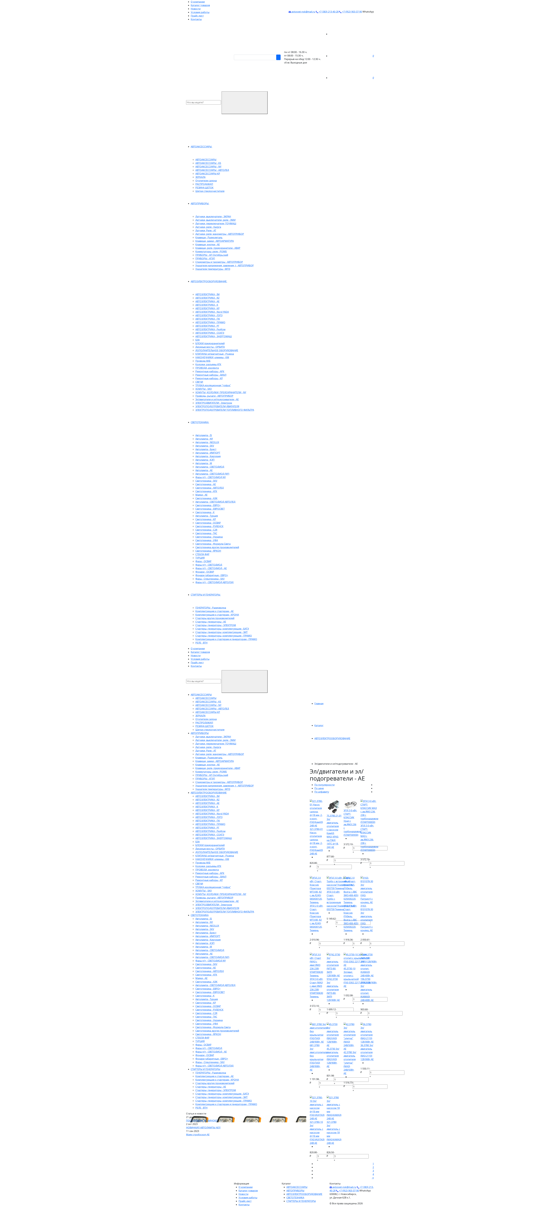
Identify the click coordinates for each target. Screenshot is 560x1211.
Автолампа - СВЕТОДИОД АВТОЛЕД (215, 501)
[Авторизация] (351, 34)
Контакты (196, 19)
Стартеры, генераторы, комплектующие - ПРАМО (223, 635)
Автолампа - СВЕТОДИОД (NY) (212, 473)
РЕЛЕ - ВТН (201, 642)
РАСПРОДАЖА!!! (204, 184)
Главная (318, 703)
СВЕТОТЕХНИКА (200, 422)
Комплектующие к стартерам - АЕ (214, 611)
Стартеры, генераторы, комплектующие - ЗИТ (221, 632)
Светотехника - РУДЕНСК (209, 526)
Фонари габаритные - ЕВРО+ (211, 575)
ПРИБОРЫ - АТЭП (205, 258)
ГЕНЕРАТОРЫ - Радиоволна (210, 607)
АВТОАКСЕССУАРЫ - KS (208, 163)
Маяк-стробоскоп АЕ (198, 1134)
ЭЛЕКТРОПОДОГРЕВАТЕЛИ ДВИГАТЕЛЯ (217, 406)
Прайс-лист (197, 15)
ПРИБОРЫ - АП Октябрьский (211, 255)
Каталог (318, 725)
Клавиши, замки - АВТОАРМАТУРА (214, 241)
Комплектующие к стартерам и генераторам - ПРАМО (226, 639)
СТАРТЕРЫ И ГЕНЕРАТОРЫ (206, 594)
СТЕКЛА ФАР (202, 554)
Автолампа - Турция (206, 515)
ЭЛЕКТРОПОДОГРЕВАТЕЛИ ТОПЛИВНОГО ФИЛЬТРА (224, 409)
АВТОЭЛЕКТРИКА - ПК (207, 318)
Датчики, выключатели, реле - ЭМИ (215, 220)
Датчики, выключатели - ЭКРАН (213, 216)
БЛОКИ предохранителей (210, 343)
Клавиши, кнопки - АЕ (207, 244)
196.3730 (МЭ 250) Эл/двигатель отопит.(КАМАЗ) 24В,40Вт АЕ (367, 989)
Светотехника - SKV (206, 480)
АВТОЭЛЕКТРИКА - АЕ (207, 301)
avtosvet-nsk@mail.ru (303, 11)
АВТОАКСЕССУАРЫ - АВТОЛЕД (212, 170)
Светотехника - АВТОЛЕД (209, 487)
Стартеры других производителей (214, 618)
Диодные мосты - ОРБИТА (210, 346)
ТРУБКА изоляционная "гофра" (213, 385)
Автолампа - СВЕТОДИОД (209, 466)
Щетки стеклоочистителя (209, 191)
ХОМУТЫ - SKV (203, 388)
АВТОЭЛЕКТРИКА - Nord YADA (212, 311)
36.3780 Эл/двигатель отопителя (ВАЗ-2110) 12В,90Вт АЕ (367, 1052)
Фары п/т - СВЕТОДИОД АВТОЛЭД (214, 582)
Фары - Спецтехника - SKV (210, 578)
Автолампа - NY (204, 438)
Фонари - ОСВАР (204, 571)
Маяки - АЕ (201, 494)
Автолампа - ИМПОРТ (207, 452)
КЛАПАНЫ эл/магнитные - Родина (214, 353)
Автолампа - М (203, 463)
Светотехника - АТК (206, 491)
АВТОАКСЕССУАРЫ (201, 146)
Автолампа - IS (203, 435)
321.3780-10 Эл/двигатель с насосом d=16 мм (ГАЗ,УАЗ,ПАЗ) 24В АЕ (317, 1132)
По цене (319, 788)
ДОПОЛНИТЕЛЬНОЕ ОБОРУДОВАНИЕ (216, 350)
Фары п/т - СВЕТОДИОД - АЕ (211, 568)
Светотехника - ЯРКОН (208, 550)
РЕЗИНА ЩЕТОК (204, 187)
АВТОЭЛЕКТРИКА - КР (207, 308)
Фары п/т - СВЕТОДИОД (208, 564)
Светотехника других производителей (217, 547)
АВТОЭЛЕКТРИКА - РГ (207, 325)
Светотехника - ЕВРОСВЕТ (210, 508)
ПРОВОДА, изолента (207, 367)
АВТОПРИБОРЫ (200, 203)
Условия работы (200, 12)
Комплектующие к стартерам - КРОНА (217, 614)
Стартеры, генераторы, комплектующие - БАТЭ (222, 628)
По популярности (324, 784)
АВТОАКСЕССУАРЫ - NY (208, 166)
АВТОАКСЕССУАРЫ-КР (207, 173)
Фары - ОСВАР (203, 561)
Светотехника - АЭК (206, 498)
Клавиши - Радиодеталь (209, 237)
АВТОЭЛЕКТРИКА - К (206, 304)
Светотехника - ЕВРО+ (207, 505)
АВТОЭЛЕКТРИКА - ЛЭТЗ (208, 315)
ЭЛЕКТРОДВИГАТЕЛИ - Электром (213, 402)
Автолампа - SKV (204, 445)
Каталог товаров (200, 5)
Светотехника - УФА (206, 540)
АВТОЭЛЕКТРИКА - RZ (207, 297)
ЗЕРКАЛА (200, 177)
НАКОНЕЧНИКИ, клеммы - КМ (212, 357)
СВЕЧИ (199, 381)
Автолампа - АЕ (204, 470)
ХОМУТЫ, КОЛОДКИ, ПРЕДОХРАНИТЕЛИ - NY (220, 392)
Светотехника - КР (205, 519)
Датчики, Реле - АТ (205, 230)
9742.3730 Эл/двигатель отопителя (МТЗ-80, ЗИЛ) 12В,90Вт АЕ (333, 989)
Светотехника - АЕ (205, 484)
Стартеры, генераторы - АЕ (210, 621)
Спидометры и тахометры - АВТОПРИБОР (219, 262)
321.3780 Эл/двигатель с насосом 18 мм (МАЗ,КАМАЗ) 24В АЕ (334, 1132)
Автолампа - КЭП (205, 459)
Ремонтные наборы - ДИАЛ (210, 374)
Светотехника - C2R (206, 529)
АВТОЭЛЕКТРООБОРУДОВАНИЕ (209, 281)
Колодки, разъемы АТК (208, 364)
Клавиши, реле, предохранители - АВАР (217, 248)
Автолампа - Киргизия (208, 456)
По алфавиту (321, 791)
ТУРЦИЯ (200, 557)
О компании (198, 1)
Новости (196, 8)
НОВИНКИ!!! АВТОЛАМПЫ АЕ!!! (203, 1127)
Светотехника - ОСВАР (208, 522)
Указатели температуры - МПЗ (212, 269)
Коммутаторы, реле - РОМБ (211, 251)
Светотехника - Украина (209, 536)
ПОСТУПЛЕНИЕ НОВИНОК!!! (202, 1120)
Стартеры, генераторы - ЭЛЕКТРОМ (215, 625)
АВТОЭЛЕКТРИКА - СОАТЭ (209, 332)
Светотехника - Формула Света (213, 543)
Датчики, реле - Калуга (208, 227)
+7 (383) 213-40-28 (328, 11)
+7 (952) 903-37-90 (352, 11)
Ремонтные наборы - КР (209, 378)
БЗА (197, 339)
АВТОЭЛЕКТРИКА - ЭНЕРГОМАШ (213, 336)
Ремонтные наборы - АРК (209, 371)
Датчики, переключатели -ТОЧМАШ (215, 223)
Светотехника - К (205, 512)
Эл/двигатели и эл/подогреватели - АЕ (217, 399)
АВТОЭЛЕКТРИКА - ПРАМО (210, 322)
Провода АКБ (202, 360)
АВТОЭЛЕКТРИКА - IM (207, 294)
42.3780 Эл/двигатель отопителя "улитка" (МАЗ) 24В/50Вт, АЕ (350, 1063)
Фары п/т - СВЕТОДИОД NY (210, 477)
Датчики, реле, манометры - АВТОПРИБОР (219, 234)
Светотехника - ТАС (206, 533)
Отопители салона (206, 180)
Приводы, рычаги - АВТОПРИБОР (214, 395)
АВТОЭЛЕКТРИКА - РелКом (210, 329)
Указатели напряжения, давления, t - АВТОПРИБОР (224, 265)
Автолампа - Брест (205, 449)
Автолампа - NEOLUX (207, 442)
